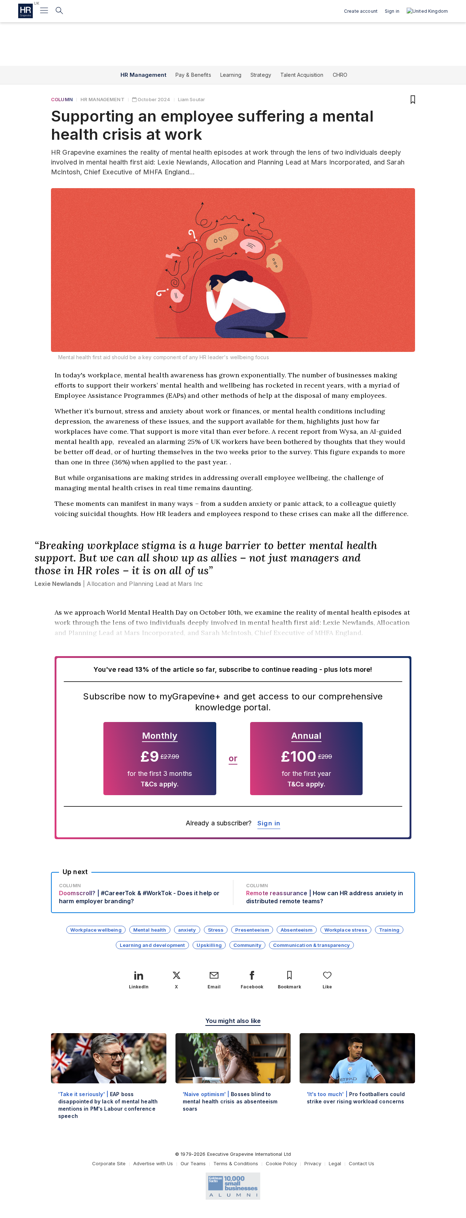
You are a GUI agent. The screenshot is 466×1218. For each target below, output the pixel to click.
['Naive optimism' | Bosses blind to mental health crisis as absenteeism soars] (233, 1078)
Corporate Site (109, 1163)
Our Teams (193, 1163)
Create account (361, 11)
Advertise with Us (153, 1163)
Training (389, 930)
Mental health (149, 930)
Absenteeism (297, 930)
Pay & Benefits (193, 75)
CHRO (340, 75)
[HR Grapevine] (25, 11)
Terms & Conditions (235, 1163)
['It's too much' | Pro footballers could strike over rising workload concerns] (357, 1075)
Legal (335, 1163)
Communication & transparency (311, 945)
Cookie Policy (281, 1163)
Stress (216, 930)
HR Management (143, 74)
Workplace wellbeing (96, 930)
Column (62, 99)
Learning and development (152, 945)
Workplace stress (345, 930)
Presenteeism (252, 930)
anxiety (187, 930)
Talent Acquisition (302, 75)
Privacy (312, 1163)
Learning (230, 75)
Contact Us (361, 1163)
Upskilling (209, 945)
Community (247, 945)
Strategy (260, 75)
